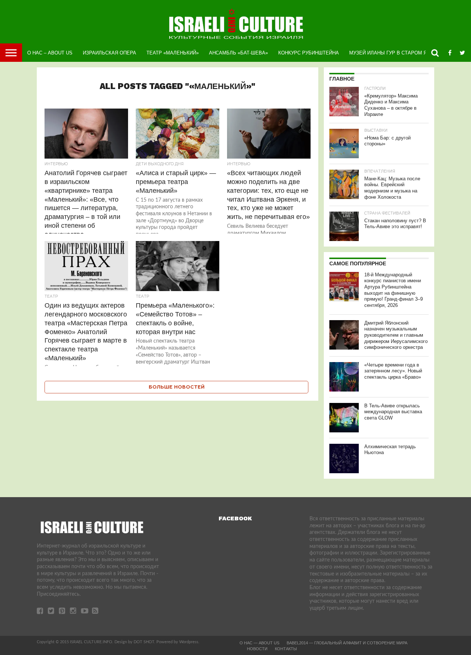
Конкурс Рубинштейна (308, 53)
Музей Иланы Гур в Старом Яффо (393, 53)
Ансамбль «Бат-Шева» (238, 53)
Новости (257, 649)
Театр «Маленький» (172, 53)
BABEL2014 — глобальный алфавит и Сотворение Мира (347, 643)
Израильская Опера (109, 53)
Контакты (286, 649)
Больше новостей (177, 387)
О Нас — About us (259, 643)
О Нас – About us (49, 53)
